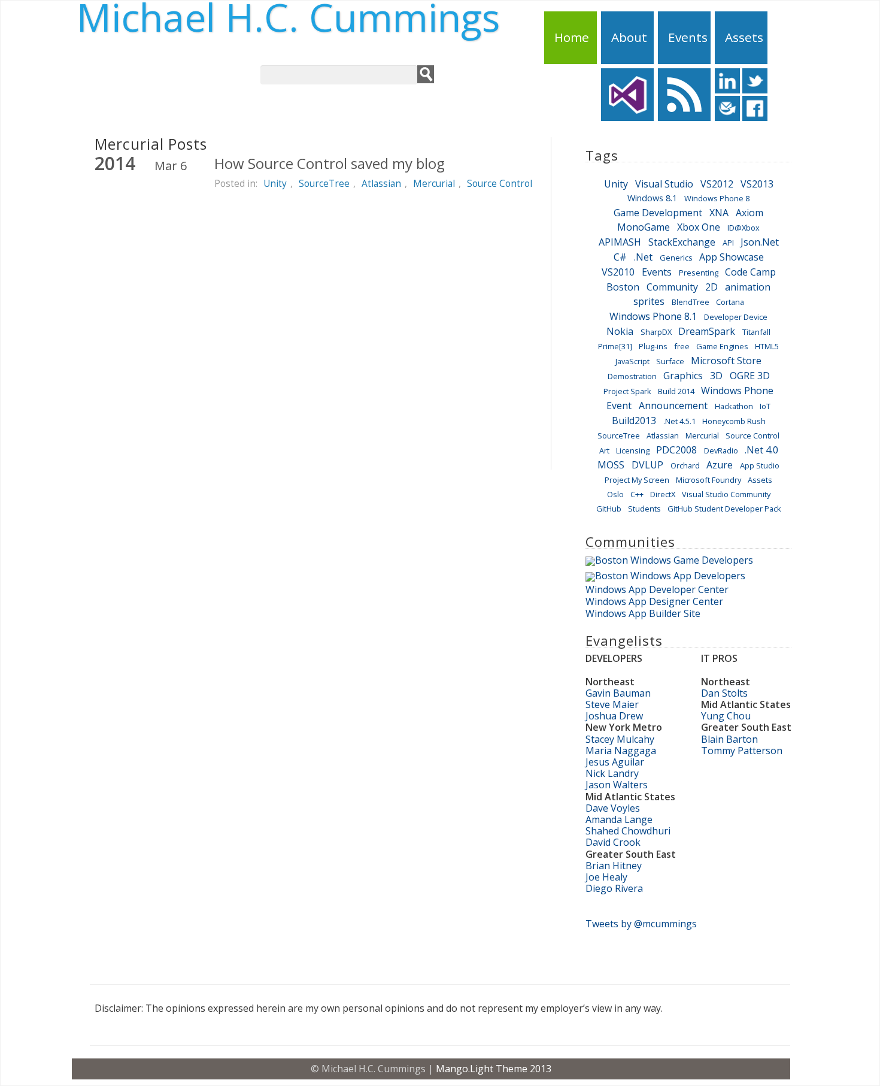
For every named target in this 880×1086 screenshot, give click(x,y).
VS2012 (716, 183)
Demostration (632, 376)
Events (688, 37)
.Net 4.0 (761, 449)
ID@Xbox (743, 227)
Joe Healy (606, 877)
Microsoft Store (726, 360)
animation (747, 287)
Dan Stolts (724, 693)
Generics (676, 257)
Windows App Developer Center (657, 589)
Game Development (658, 212)
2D (711, 287)
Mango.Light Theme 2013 (493, 1068)
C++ (637, 494)
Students (644, 508)
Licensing (633, 450)
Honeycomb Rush (734, 421)
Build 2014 (676, 391)
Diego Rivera (614, 888)
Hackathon (734, 406)
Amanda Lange (619, 819)
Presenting (698, 272)
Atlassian (381, 183)
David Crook (613, 842)
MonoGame (643, 227)
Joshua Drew (614, 715)
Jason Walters (616, 784)
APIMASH (620, 242)
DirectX (662, 494)
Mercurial (434, 183)
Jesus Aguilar (614, 762)
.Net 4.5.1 (679, 421)
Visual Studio (664, 183)
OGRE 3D (750, 375)
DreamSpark (706, 331)
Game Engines (722, 346)
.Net (643, 257)
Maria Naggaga (620, 750)
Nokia (619, 331)
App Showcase (731, 257)
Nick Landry (612, 773)
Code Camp (750, 272)
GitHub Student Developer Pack (724, 508)
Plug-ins (653, 346)
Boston (622, 287)
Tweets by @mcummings (641, 923)
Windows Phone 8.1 (653, 316)
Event (619, 405)
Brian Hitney (613, 865)
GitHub (608, 508)
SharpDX (656, 331)
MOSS (610, 464)
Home (571, 37)
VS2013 (757, 183)
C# (620, 257)
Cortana (730, 302)
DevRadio (721, 450)
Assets (744, 37)
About (629, 37)
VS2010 (618, 272)
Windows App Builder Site (642, 613)
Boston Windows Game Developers (674, 560)
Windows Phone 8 (716, 198)
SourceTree (324, 183)
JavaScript (632, 361)
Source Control (499, 183)
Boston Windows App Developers (670, 575)
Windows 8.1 (652, 198)
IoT (765, 406)
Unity (275, 183)
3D (716, 375)
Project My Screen (637, 479)
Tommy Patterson (741, 750)
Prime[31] (615, 346)
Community (672, 287)
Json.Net (760, 242)
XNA (719, 212)
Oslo (615, 494)
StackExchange (681, 242)
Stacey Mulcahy (619, 739)
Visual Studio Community (726, 494)
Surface (670, 361)
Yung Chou (726, 715)
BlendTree (690, 302)
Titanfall (756, 331)
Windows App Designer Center (654, 601)
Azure (719, 464)
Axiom (749, 212)
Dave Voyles (612, 808)
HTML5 (767, 346)
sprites (648, 301)
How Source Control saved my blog (329, 163)
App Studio (759, 465)
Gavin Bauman (618, 693)
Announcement (673, 405)
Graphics (683, 375)
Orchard (685, 465)
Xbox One (698, 227)
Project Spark (627, 391)
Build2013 (634, 420)
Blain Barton (729, 739)
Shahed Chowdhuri (627, 830)
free (682, 346)
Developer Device (735, 316)
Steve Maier (612, 704)
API (728, 242)
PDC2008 (676, 449)
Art (604, 450)
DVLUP (647, 464)
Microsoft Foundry (708, 479)
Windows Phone (737, 390)
